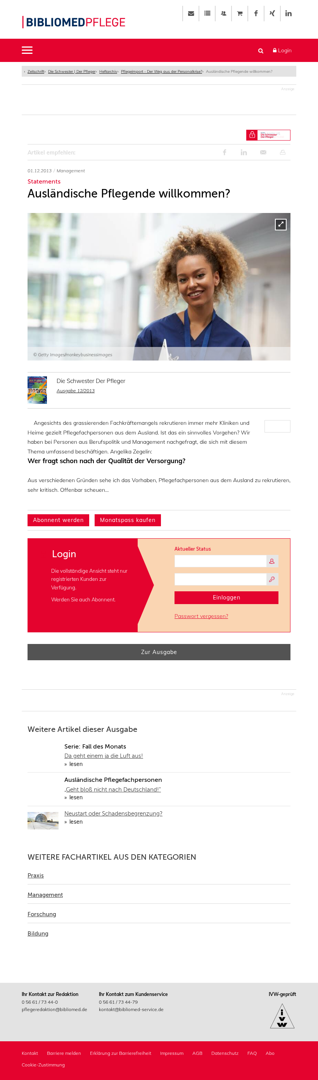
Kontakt (30, 1053)
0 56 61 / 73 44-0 (40, 1002)
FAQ (252, 1053)
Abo (270, 1053)
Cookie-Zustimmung (43, 1065)
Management (45, 895)
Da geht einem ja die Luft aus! (103, 756)
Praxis (36, 875)
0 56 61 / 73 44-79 (118, 1002)
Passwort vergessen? (201, 616)
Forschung (42, 914)
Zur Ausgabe (159, 652)
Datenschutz (224, 1053)
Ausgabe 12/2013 (76, 390)
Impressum (171, 1053)
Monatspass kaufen (128, 520)
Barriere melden (64, 1053)
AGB (197, 1053)
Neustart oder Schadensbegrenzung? (113, 813)
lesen (75, 764)
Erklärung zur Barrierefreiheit (120, 1053)
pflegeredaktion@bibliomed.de (54, 1009)
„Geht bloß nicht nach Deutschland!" (112, 789)
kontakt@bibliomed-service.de (131, 1009)
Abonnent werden (58, 520)
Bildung (38, 934)
